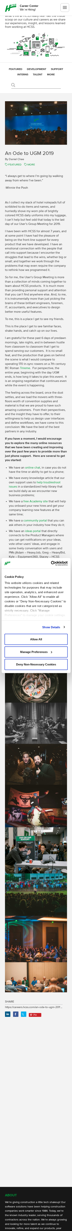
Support (57, 69)
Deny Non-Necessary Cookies (36, 664)
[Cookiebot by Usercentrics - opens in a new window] (51, 563)
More (51, 74)
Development (36, 69)
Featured (15, 69)
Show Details (51, 627)
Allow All (36, 639)
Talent (37, 74)
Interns (22, 74)
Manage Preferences (34, 651)
